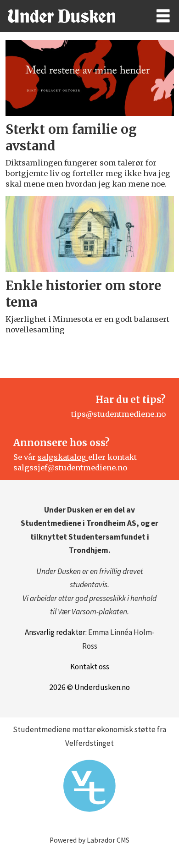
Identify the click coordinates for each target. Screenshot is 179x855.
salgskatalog (63, 457)
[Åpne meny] (163, 16)
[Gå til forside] (70, 16)
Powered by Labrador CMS (89, 840)
